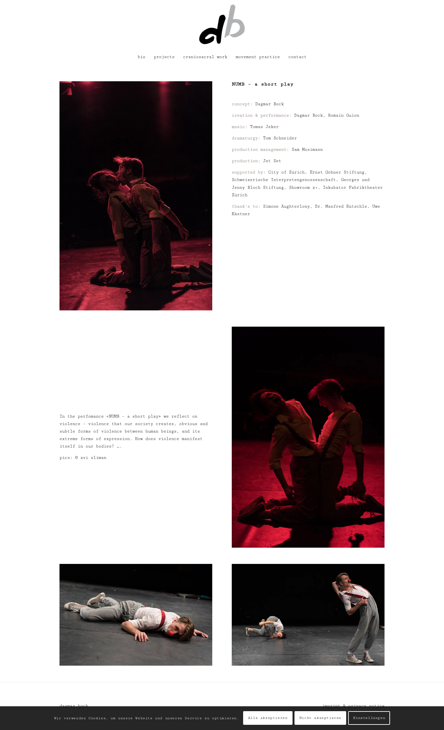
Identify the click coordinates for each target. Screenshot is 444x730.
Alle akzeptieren (268, 718)
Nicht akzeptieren (320, 718)
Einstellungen (369, 718)
